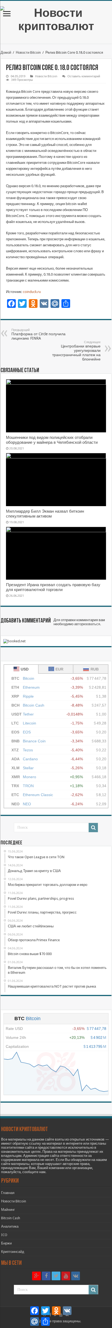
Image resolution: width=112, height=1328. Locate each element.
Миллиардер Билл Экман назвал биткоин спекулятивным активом (45, 514)
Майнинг (8, 1210)
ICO (4, 1235)
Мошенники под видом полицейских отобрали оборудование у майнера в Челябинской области (52, 440)
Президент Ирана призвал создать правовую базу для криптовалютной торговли (53, 587)
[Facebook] (46, 1276)
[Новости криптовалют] (56, 18)
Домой (6, 52)
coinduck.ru (31, 292)
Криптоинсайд (12, 1252)
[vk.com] (75, 1276)
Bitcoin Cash (10, 1218)
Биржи (6, 1243)
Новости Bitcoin (28, 52)
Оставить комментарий (83, 76)
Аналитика (9, 1226)
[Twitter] (56, 1276)
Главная (7, 1193)
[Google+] (36, 1276)
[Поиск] (93, 827)
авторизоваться (87, 624)
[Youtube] (65, 1276)
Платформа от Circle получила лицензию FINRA (38, 334)
